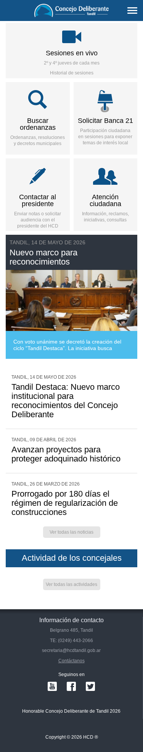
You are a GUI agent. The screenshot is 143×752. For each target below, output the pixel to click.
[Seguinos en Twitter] (90, 686)
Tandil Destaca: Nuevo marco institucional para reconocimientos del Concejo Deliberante (65, 400)
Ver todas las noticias (71, 532)
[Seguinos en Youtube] (52, 686)
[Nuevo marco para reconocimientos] (71, 297)
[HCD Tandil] (71, 10)
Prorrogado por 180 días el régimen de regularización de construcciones (64, 503)
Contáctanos (71, 660)
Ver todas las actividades (71, 584)
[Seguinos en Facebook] (71, 686)
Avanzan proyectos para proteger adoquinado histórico (66, 454)
